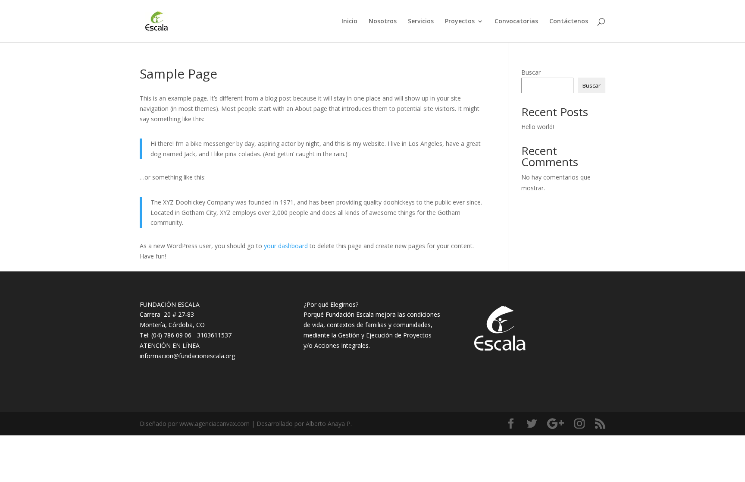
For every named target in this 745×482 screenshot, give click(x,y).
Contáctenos (568, 21)
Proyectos (460, 21)
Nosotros (383, 21)
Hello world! (537, 127)
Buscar (531, 72)
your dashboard (286, 246)
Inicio (349, 21)
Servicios (421, 21)
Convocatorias (516, 21)
